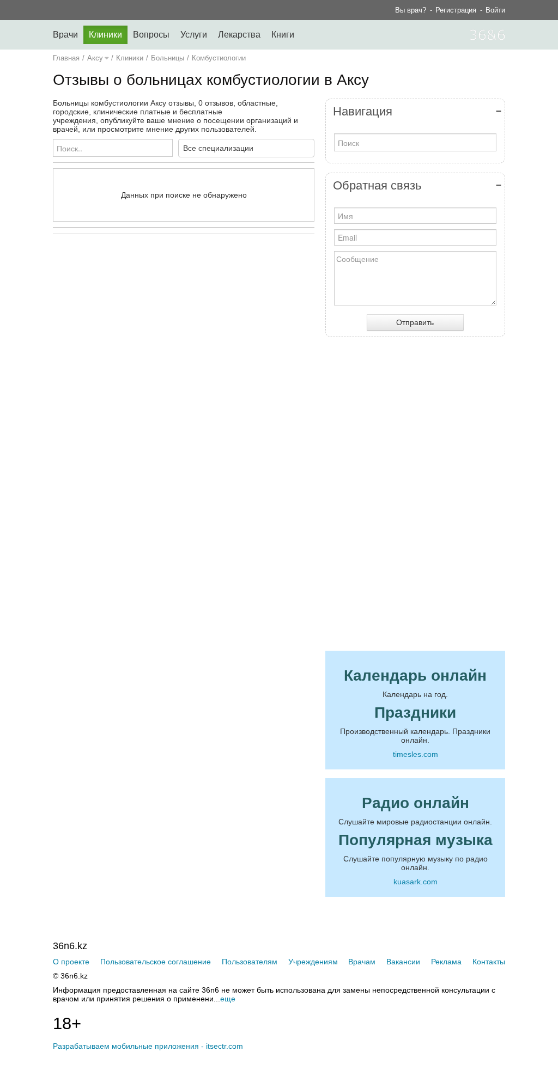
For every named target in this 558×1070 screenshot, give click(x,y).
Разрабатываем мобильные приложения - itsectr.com (148, 1046)
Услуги (193, 34)
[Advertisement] (211, 348)
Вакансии (403, 961)
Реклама (446, 961)
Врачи (65, 34)
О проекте (71, 961)
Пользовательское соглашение (155, 961)
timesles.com (415, 754)
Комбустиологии (219, 58)
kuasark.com (415, 881)
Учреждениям (313, 961)
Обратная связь (377, 185)
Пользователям (249, 961)
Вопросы (151, 34)
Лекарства (239, 34)
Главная (66, 58)
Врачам (361, 961)
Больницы (167, 58)
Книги (282, 34)
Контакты (488, 961)
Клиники (105, 34)
